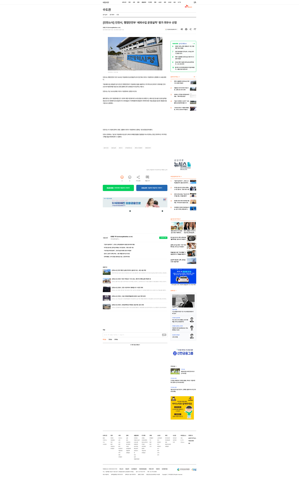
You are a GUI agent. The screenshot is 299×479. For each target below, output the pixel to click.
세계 (165, 2)
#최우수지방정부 (138, 148)
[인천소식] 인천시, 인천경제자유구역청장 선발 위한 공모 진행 (128, 305)
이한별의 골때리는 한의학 (177, 326)
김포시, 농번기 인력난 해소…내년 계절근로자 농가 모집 (117, 253)
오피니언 (124, 2)
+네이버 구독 (163, 237)
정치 (129, 2)
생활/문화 (144, 2)
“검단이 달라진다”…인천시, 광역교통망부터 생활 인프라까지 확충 (119, 244)
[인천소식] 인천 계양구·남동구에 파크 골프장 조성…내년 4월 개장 (129, 270)
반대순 (116, 339)
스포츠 (159, 2)
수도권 (169, 2)
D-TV (179, 2)
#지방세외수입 (128, 148)
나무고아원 (175, 337)
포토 (175, 2)
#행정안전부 (148, 148)
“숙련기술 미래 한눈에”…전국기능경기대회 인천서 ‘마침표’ (117, 250)
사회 (134, 2)
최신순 (104, 339)
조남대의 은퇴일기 (176, 335)
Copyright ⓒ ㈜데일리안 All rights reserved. (172, 474)
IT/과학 (150, 2)
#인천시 (120, 148)
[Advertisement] (135, 320)
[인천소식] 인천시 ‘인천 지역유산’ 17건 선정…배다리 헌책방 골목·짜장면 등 (131, 279)
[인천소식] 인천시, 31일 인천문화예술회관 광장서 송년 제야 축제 (128, 296)
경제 (138, 2)
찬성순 (110, 339)
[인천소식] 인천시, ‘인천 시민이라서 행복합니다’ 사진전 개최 (127, 287)
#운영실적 (113, 148)
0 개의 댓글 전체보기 (135, 345)
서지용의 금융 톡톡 (176, 317)
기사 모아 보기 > (115, 239)
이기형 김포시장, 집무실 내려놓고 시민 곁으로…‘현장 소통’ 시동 (118, 247)
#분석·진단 (106, 148)
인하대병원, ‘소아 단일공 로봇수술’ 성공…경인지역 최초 (117, 256)
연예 (155, 2)
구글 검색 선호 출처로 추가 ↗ (172, 29)
